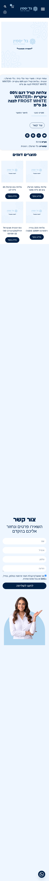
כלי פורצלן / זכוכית (29, 146)
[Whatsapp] (41, 874)
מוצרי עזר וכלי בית (25, 78)
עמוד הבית (41, 78)
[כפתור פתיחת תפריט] (43, 9)
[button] (5, 6)
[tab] (39, 113)
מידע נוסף (36, 196)
